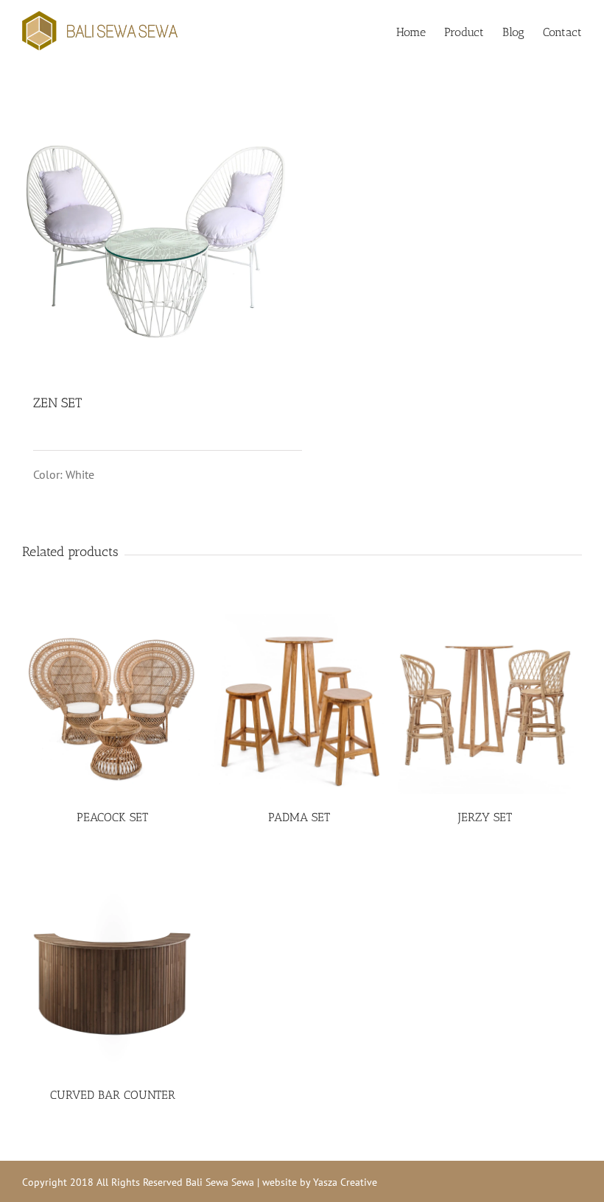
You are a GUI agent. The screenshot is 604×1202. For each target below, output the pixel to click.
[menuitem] (420, 31)
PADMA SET (299, 817)
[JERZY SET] (485, 704)
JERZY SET (485, 817)
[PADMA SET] (298, 704)
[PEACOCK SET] (112, 704)
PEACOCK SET (112, 817)
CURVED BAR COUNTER (112, 1095)
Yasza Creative (345, 1182)
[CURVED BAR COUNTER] (112, 980)
